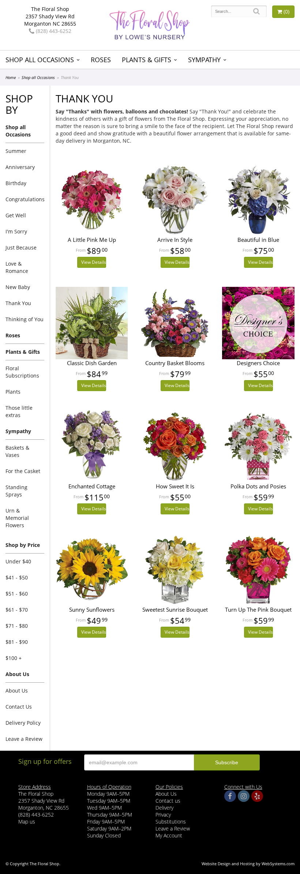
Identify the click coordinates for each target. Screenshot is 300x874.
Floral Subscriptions (22, 372)
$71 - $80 (16, 625)
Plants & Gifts (146, 59)
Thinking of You (24, 319)
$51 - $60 (16, 593)
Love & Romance (16, 267)
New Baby (17, 287)
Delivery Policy (23, 722)
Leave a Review (23, 738)
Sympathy (204, 59)
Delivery (164, 807)
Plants (12, 391)
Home (10, 77)
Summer (15, 150)
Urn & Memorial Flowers (17, 518)
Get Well (15, 215)
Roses (101, 59)
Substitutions (170, 821)
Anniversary (20, 167)
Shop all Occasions (39, 59)
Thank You (18, 303)
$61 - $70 (16, 609)
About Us (16, 690)
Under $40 (18, 561)
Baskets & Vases (17, 451)
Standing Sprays (16, 491)
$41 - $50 (16, 577)
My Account (168, 835)
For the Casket (22, 471)
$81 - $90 (16, 641)
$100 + (13, 657)
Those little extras (19, 411)
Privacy (163, 814)
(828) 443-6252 (52, 30)
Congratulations (24, 199)
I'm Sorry (16, 231)
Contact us (167, 800)
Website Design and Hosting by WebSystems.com (248, 863)
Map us (26, 821)
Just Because (21, 247)
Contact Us (18, 706)
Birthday (15, 183)
